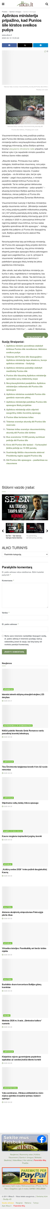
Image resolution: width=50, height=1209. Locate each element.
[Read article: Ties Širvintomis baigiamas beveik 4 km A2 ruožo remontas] (25, 752)
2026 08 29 (7, 1027)
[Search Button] (47, 4)
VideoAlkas (17, 1160)
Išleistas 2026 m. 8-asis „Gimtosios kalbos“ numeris (22, 1022)
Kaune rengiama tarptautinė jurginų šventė (22, 836)
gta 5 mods (23, 1188)
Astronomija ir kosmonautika (18, 726)
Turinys (36, 1203)
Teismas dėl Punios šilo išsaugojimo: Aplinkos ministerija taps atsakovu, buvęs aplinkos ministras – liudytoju (26, 360)
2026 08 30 (7, 737)
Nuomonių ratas (26, 1154)
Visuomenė (13, 1157)
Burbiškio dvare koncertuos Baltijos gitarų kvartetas (21, 986)
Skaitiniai (7, 1160)
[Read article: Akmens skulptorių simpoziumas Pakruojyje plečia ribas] (25, 897)
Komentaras (8, 580)
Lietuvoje (8, 762)
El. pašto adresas (10, 624)
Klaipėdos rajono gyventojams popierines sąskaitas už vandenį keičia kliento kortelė (21, 1058)
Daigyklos (13, 1188)
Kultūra (8, 907)
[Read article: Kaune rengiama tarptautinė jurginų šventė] (25, 822)
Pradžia (4, 12)
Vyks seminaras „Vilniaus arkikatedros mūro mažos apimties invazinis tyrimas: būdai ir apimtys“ (22, 1095)
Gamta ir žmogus (15, 12)
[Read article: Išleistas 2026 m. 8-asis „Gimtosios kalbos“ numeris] (25, 1006)
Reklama (28, 1203)
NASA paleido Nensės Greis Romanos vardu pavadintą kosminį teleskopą (23, 732)
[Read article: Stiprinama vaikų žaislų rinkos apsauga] (25, 788)
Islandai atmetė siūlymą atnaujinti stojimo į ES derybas (23, 696)
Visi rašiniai (27, 1160)
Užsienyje (8, 689)
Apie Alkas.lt (6, 1206)
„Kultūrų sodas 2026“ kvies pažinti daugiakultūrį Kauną (24, 871)
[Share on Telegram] (40, 45)
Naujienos (14, 1154)
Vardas (6, 612)
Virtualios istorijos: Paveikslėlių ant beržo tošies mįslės (24, 950)
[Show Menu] (3, 4)
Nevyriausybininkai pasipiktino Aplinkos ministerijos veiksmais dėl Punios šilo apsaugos (26, 386)
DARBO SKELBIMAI (37, 1188)
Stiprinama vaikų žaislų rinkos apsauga (20, 802)
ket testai (6, 1186)
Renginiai (19, 1203)
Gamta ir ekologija (29, 12)
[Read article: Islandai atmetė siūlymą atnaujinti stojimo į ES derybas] (25, 680)
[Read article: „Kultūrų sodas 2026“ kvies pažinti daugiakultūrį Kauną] (25, 855)
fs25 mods (15, 1186)
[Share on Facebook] (9, 45)
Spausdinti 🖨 (36, 336)
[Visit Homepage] (25, 3)
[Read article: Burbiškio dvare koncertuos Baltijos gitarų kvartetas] (25, 970)
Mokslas (38, 1157)
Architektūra (10, 1088)
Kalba (7, 1015)
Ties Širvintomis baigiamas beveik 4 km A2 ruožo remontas (25, 768)
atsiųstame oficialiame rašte (21, 148)
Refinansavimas (27, 1186)
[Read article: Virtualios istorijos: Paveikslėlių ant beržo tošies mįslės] (25, 934)
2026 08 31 (7, 700)
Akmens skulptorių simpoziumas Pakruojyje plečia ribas (22, 913)
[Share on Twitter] (25, 45)
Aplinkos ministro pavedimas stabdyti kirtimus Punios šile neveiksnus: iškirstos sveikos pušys (26, 349)
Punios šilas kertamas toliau (20, 417)
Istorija (8, 864)
